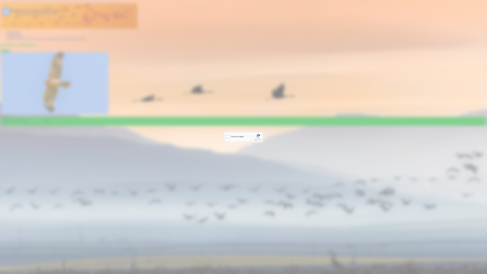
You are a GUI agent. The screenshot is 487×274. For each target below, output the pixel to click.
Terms (259, 139)
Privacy (255, 139)
